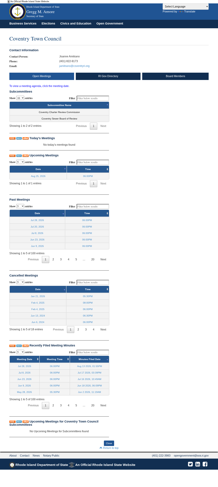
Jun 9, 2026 (37, 246)
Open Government (109, 23)
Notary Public (51, 455)
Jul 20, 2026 (37, 226)
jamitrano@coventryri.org (74, 65)
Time (88, 169)
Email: (13, 66)
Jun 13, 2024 (38, 315)
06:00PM (55, 366)
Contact (24, 455)
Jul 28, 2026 (37, 220)
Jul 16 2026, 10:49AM (89, 379)
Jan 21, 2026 (38, 296)
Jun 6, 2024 (38, 322)
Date (38, 169)
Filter (72, 98)
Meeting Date (24, 359)
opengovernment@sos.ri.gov (191, 455)
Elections (48, 23)
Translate (189, 11)
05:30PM (55, 392)
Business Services (22, 23)
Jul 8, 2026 (37, 233)
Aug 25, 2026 (38, 176)
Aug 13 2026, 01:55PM (89, 366)
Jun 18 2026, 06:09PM (89, 385)
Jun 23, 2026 (37, 239)
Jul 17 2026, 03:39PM (89, 372)
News (36, 455)
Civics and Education (75, 23)
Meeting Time (55, 359)
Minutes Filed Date (89, 359)
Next (103, 126)
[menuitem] (23, 23)
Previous (81, 126)
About (13, 455)
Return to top (110, 448)
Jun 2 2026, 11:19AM (89, 392)
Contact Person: (18, 56)
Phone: (13, 61)
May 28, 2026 (24, 392)
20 (92, 259)
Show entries (21, 98)
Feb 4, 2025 (37, 302)
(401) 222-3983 (161, 455)
